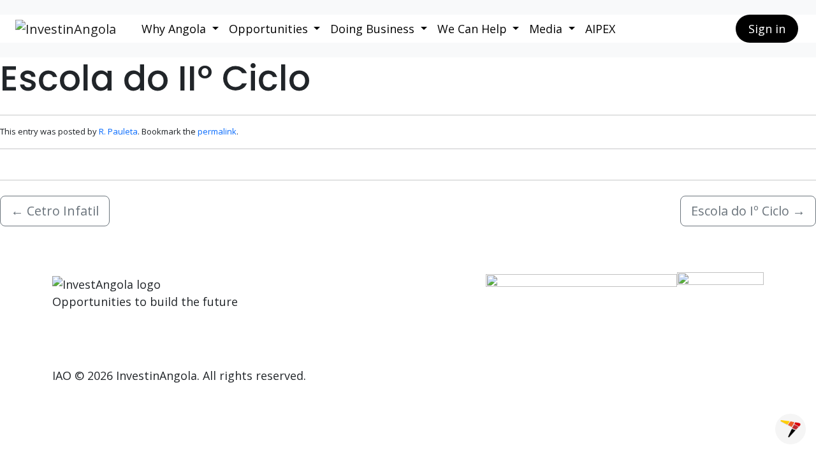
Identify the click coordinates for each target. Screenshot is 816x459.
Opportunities (270, 28)
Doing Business (374, 28)
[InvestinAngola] (65, 28)
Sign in (766, 28)
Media (547, 28)
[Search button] (715, 28)
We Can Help (473, 28)
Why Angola (175, 28)
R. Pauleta (118, 131)
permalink (217, 131)
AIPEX (600, 28)
